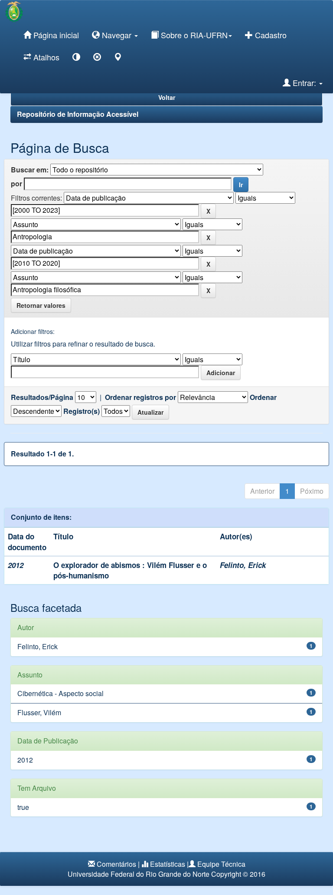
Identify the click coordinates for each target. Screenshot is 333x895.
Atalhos (45, 57)
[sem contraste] (97, 58)
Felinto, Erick (243, 565)
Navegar (117, 34)
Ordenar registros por (140, 397)
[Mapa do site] (118, 58)
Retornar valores (40, 305)
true (23, 807)
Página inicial (55, 34)
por (16, 183)
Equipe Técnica (221, 864)
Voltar (166, 97)
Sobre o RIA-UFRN (193, 34)
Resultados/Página (42, 397)
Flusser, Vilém (39, 712)
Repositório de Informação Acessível (77, 114)
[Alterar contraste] (76, 58)
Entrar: (304, 82)
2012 (25, 760)
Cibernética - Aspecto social (60, 693)
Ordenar (263, 397)
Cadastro (270, 34)
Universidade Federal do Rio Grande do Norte (138, 874)
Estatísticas (167, 864)
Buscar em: (30, 170)
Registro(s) (81, 411)
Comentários (116, 864)
